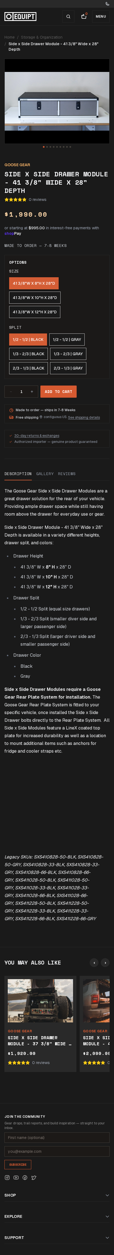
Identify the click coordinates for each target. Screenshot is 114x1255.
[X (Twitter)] (34, 1177)
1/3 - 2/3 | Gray (68, 353)
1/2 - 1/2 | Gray (67, 339)
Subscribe (18, 1164)
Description (18, 473)
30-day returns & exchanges (36, 435)
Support (14, 1237)
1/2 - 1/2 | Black (28, 339)
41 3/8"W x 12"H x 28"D (35, 311)
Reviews (67, 473)
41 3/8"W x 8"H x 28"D (34, 283)
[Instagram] (7, 1177)
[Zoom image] (57, 101)
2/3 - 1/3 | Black (28, 368)
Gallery (45, 473)
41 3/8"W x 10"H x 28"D (35, 297)
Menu (101, 16)
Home (9, 37)
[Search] (68, 16)
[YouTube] (16, 1177)
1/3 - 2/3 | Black (28, 353)
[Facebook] (25, 1177)
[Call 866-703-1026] (107, 4)
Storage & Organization (42, 37)
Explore (13, 1216)
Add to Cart (58, 391)
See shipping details (84, 417)
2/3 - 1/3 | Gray (68, 368)
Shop (10, 1195)
